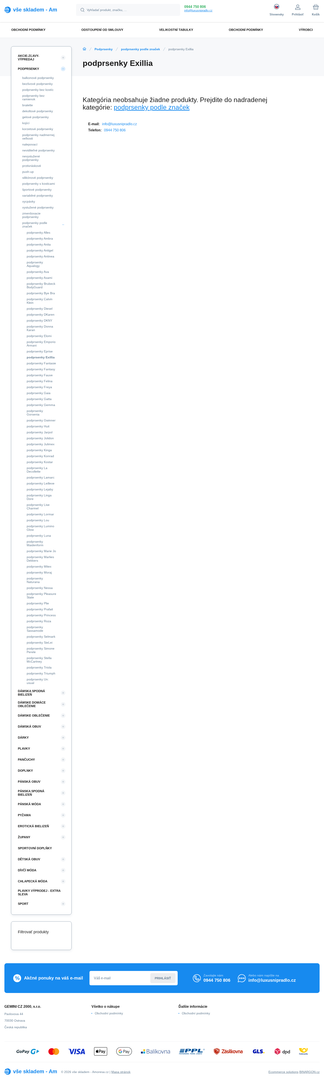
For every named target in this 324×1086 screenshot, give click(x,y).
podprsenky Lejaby (40, 489)
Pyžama (24, 815)
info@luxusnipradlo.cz (198, 10)
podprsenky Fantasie (41, 363)
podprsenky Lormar (40, 514)
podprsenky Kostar (40, 462)
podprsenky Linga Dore (39, 497)
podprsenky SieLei (39, 642)
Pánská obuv (29, 781)
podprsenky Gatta (39, 399)
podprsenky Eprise (40, 351)
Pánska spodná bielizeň (31, 792)
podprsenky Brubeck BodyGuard (41, 285)
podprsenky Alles (38, 232)
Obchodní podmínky (109, 1013)
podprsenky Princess (41, 615)
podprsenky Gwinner (41, 420)
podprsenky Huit (38, 426)
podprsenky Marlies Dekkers (40, 558)
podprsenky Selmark (41, 636)
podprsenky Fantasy (41, 369)
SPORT (23, 903)
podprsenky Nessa (40, 588)
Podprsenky (104, 49)
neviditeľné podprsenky (38, 150)
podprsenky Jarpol (39, 432)
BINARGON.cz (309, 1072)
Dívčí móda (27, 870)
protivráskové (31, 166)
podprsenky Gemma (41, 405)
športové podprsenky (37, 189)
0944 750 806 (195, 7)
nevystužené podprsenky (31, 158)
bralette (27, 105)
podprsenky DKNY (39, 320)
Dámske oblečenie (34, 715)
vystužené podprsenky (38, 207)
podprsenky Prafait (40, 609)
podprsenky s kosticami (38, 183)
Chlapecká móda (32, 881)
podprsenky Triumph (41, 673)
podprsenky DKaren (40, 314)
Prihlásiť (163, 978)
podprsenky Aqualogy (35, 264)
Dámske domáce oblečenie (32, 704)
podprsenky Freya (39, 387)
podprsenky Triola (39, 667)
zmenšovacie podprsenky (31, 215)
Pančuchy (26, 759)
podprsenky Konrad (40, 456)
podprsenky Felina (39, 381)
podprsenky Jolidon (40, 438)
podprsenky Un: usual (38, 681)
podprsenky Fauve (40, 375)
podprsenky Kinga (39, 450)
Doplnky (25, 770)
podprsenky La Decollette (37, 469)
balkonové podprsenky (38, 78)
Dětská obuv (29, 859)
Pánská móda (29, 804)
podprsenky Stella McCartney (39, 659)
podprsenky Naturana (35, 580)
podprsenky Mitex (39, 566)
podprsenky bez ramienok (33, 97)
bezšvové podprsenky (37, 84)
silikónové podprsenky (37, 177)
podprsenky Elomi (39, 336)
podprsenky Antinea (40, 256)
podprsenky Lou (38, 520)
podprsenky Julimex (40, 444)
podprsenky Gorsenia (35, 412)
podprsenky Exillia (41, 357)
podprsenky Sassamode (35, 628)
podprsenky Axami (39, 277)
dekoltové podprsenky (37, 111)
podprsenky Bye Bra (41, 293)
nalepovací (29, 144)
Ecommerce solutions (283, 1072)
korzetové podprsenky (37, 129)
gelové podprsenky (35, 117)
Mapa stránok (120, 1072)
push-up (28, 171)
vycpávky (28, 201)
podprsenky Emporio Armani (41, 343)
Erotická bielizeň (33, 826)
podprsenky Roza (39, 621)
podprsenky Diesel (39, 308)
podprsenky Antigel (40, 250)
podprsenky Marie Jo (41, 551)
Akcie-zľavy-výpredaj (28, 57)
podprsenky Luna (39, 535)
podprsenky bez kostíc (38, 89)
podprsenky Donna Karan (40, 328)
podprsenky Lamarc (40, 477)
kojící (26, 123)
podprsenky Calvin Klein (39, 300)
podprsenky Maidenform (35, 543)
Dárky (23, 737)
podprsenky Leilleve (40, 483)
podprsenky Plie (38, 603)
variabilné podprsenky (37, 195)
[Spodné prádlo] (84, 49)
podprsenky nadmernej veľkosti (38, 136)
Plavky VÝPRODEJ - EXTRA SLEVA (39, 892)
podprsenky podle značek (140, 49)
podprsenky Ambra (40, 238)
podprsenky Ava (38, 272)
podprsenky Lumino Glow (40, 527)
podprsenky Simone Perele (40, 650)
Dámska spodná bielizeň (31, 692)
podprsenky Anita (39, 244)
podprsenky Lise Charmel (38, 506)
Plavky (24, 748)
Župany (24, 837)
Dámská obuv (29, 726)
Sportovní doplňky (35, 848)
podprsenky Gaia (38, 393)
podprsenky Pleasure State (41, 595)
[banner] (34, 9)
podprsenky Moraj (39, 572)
